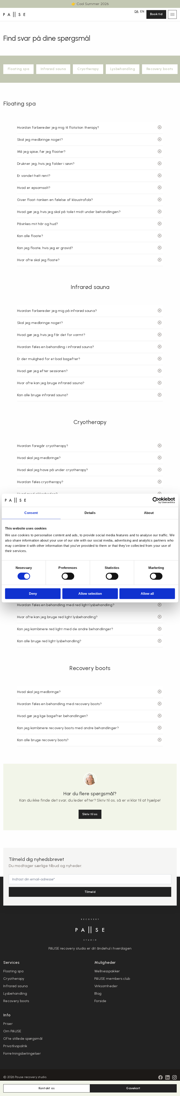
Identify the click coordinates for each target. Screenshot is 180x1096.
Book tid (156, 14)
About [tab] (149, 513)
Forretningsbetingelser (22, 1053)
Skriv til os (89, 814)
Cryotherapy (88, 69)
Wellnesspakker (107, 971)
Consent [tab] (31, 513)
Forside (100, 1001)
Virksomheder (106, 986)
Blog (97, 993)
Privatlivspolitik (15, 1046)
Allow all (147, 593)
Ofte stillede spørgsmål (22, 1038)
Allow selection (90, 593)
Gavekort (133, 1088)
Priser (8, 1024)
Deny (33, 593)
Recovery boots (159, 69)
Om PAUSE (12, 1031)
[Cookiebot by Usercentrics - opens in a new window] (156, 500)
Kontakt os (47, 1088)
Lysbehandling (122, 69)
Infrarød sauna (53, 69)
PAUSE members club (112, 978)
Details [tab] (90, 513)
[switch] (68, 576)
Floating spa (18, 69)
